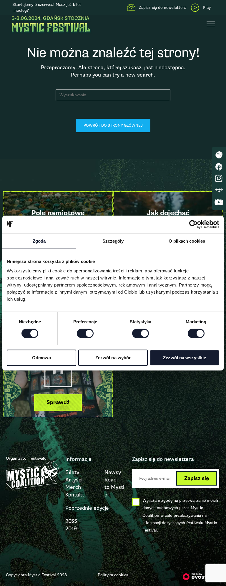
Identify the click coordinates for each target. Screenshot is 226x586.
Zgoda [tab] (39, 241)
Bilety (72, 472)
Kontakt (74, 494)
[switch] (85, 333)
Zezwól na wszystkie (184, 357)
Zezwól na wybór (113, 357)
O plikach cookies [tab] (187, 241)
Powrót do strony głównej (113, 125)
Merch (73, 487)
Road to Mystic (114, 487)
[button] (58, 402)
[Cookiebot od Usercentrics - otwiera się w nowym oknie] (193, 224)
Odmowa (41, 357)
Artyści (73, 479)
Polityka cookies (113, 574)
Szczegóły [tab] (113, 241)
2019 (71, 528)
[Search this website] (113, 94)
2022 (71, 521)
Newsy (112, 472)
